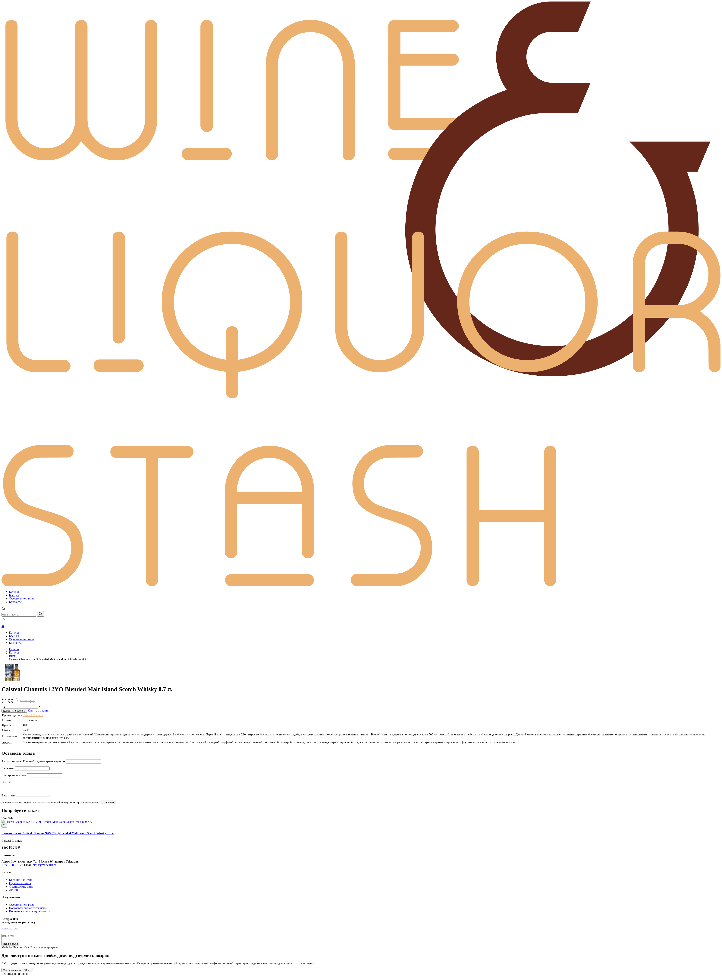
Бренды (14, 595)
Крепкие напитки (20, 879)
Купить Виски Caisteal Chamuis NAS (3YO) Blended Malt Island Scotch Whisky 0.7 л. (58, 833)
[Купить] (47, 821)
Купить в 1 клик (38, 710)
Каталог (14, 591)
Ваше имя (8, 768)
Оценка (6, 782)
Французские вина (21, 886)
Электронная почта (14, 775)
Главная (14, 649)
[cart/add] (4, 826)
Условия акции (10, 928)
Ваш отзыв (8, 795)
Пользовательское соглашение (28, 908)
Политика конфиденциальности (29, 911)
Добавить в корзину (14, 710)
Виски (13, 655)
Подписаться (10, 943)
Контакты (15, 601)
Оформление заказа (21, 598)
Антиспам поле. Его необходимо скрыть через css (33, 761)
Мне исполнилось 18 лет (17, 970)
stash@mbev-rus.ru (44, 864)
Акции (13, 890)
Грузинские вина (20, 883)
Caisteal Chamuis (33, 715)
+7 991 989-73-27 (12, 864)
